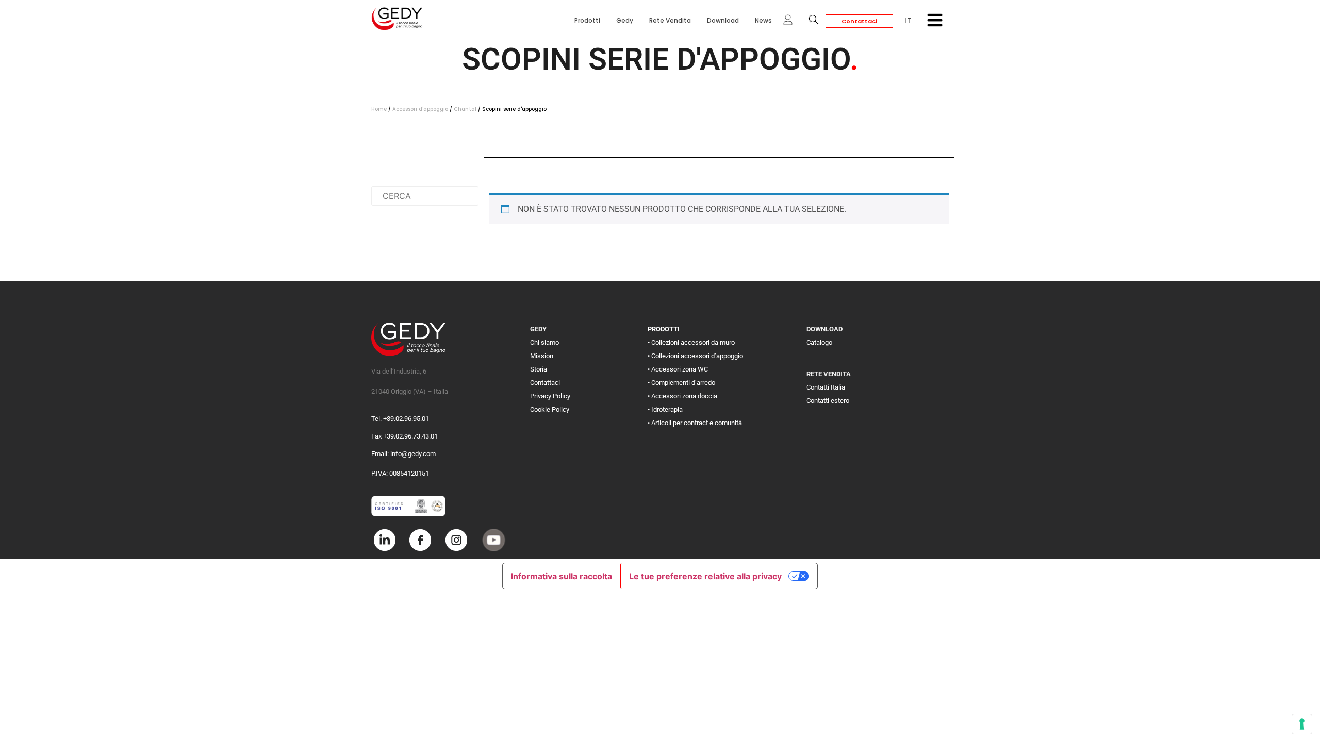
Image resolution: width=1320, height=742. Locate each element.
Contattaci (859, 21)
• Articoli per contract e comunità (695, 423)
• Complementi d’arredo (681, 382)
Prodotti (587, 20)
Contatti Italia (825, 387)
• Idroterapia (665, 409)
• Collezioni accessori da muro (691, 342)
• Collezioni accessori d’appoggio (695, 356)
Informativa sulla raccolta (561, 576)
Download (723, 20)
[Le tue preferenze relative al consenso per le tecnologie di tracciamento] (1302, 724)
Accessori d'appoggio (420, 109)
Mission (541, 356)
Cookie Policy (549, 409)
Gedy (624, 20)
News (763, 20)
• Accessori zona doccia (682, 396)
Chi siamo (544, 342)
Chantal (465, 109)
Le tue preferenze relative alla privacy (705, 576)
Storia (538, 369)
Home (379, 109)
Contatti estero (827, 400)
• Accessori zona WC (678, 369)
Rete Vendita (670, 20)
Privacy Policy (550, 396)
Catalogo (819, 342)
